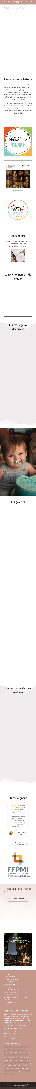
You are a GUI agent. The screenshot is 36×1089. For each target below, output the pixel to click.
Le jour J (8, 358)
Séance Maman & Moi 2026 (17, 718)
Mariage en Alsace (10, 974)
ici (25, 246)
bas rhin (6, 1049)
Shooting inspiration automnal (14, 387)
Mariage (26, 1060)
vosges (5, 1073)
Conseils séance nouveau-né (12, 995)
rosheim (22, 1068)
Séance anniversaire (10, 1002)
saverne (27, 1068)
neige (30, 1063)
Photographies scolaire (11, 1005)
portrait (19, 1065)
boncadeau (24, 1049)
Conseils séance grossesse (12, 989)
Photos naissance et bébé (11, 979)
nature (25, 1063)
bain (15, 1047)
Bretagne (6, 1052)
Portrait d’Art (8, 1000)
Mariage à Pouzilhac (14, 416)
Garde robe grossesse (10, 992)
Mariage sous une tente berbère (15, 356)
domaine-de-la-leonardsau (10, 1055)
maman (21, 1060)
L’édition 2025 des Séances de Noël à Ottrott (16, 748)
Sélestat (28, 1071)
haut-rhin (6, 1060)
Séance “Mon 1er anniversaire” (13, 982)
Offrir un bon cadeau (10, 976)
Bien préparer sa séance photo (13, 987)
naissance (20, 1063)
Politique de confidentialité (11, 1084)
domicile (20, 1055)
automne (11, 1047)
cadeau (15, 1052)
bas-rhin (26, 1047)
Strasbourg (17, 1071)
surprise (23, 1071)
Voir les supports (18, 899)
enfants (25, 1055)
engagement (7, 1057)
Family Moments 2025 (15, 778)
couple (20, 1052)
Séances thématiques (12, 720)
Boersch (11, 1049)
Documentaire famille (10, 984)
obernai (9, 1065)
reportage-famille (15, 1068)
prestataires (6, 1068)
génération (26, 1057)
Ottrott (14, 1065)
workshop (11, 1073)
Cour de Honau (26, 1052)
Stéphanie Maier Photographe (14, 8)
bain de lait (20, 1047)
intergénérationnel (14, 1060)
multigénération (12, 1063)
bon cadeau (17, 1049)
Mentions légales (25, 1084)
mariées (6, 1063)
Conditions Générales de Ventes (17, 1085)
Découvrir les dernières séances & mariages (18, 843)
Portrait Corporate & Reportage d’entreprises (16, 997)
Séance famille (10, 750)
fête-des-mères (19, 1057)
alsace (5, 1047)
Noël (5, 1065)
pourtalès (25, 1065)
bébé (11, 1052)
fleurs (12, 1057)
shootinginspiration (8, 1071)
